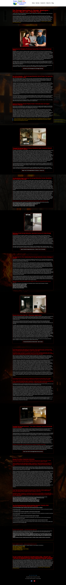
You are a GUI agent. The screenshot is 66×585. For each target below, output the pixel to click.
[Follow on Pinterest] (34, 581)
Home (33, 3)
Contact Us (42, 3)
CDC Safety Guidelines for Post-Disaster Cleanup (20, 548)
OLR (29, 575)
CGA (32, 575)
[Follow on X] (33, 581)
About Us (48, 3)
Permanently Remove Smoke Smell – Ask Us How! (33, 341)
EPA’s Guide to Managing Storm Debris (19, 547)
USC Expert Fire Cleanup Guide (17, 549)
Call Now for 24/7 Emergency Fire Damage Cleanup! (33, 68)
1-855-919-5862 (44, 21)
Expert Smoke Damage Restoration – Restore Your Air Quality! (33, 249)
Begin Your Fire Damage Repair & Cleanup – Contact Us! (33, 170)
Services (37, 3)
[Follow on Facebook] (31, 581)
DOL (34, 575)
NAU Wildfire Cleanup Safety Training (19, 546)
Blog (53, 3)
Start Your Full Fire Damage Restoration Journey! (33, 451)
